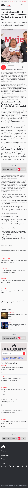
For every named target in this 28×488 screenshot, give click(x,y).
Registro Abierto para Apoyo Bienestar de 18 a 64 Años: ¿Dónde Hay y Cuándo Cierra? (13, 302)
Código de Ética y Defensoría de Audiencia (21, 472)
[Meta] (1, 466)
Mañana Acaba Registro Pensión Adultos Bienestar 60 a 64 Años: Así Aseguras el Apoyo (14, 261)
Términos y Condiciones (5, 475)
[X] (5, 466)
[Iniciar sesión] (22, 5)
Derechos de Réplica (5, 471)
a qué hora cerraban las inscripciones (16, 91)
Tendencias (4, 268)
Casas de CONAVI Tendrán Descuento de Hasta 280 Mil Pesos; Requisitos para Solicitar (13, 271)
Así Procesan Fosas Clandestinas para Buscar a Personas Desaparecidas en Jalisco (13, 422)
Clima (2, 376)
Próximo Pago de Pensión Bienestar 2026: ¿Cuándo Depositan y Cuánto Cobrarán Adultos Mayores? (13, 176)
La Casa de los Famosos (7, 408)
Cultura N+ (18, 478)
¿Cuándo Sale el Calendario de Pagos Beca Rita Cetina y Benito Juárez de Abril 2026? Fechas (14, 238)
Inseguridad (4, 387)
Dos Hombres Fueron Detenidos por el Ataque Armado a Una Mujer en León (13, 390)
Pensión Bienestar (5, 258)
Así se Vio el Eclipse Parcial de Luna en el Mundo (17, 315)
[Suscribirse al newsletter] (24, 353)
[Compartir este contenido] (25, 67)
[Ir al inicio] (14, 446)
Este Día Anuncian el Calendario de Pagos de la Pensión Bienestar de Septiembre (13, 251)
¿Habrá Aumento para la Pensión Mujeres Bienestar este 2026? (13, 126)
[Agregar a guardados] (22, 67)
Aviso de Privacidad (11, 358)
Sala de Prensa (4, 478)
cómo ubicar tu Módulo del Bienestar (12, 87)
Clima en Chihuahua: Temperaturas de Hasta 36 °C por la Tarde (17, 325)
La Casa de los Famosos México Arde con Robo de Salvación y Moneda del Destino (12, 411)
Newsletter (4, 459)
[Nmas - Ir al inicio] (3, 5)
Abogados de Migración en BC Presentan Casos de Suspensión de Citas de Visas (12, 368)
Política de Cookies (4, 481)
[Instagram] (10, 466)
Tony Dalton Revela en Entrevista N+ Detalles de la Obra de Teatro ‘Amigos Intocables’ (13, 401)
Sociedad (3, 278)
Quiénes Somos (5, 455)
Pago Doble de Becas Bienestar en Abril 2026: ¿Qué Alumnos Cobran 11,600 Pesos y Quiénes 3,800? (14, 232)
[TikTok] (14, 466)
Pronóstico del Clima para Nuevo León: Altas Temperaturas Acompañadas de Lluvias (11, 379)
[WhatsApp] (22, 466)
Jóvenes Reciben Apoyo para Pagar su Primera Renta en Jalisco (13, 291)
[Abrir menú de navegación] (26, 5)
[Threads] (26, 466)
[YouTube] (18, 466)
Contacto (17, 481)
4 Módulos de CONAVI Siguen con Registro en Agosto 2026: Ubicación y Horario (13, 281)
